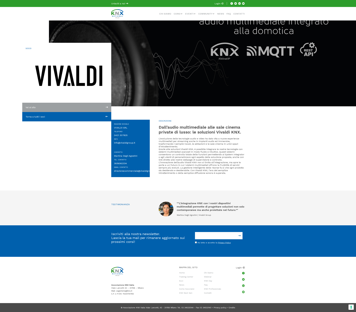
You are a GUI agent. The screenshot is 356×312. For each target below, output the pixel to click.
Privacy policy (220, 307)
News (220, 13)
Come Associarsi (186, 289)
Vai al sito (31, 107)
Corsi (177, 13)
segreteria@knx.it (124, 291)
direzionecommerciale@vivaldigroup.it (134, 171)
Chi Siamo (165, 13)
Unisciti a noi (118, 3)
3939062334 (120, 163)
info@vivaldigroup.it (124, 142)
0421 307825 (121, 135)
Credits (232, 307)
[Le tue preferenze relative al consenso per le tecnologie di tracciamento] (351, 307)
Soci (181, 281)
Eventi (189, 13)
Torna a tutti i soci (35, 116)
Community (205, 13)
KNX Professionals (212, 289)
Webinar (208, 277)
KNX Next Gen (185, 293)
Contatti (239, 13)
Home (182, 273)
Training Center (186, 277)
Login (218, 3)
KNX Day (208, 281)
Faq (228, 13)
